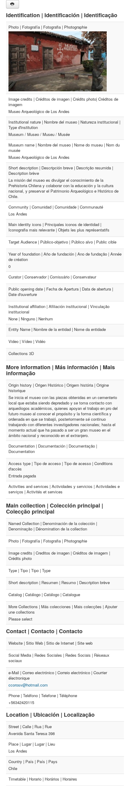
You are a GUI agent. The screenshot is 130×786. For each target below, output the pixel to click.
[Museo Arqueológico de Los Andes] (57, 61)
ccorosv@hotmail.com (28, 685)
